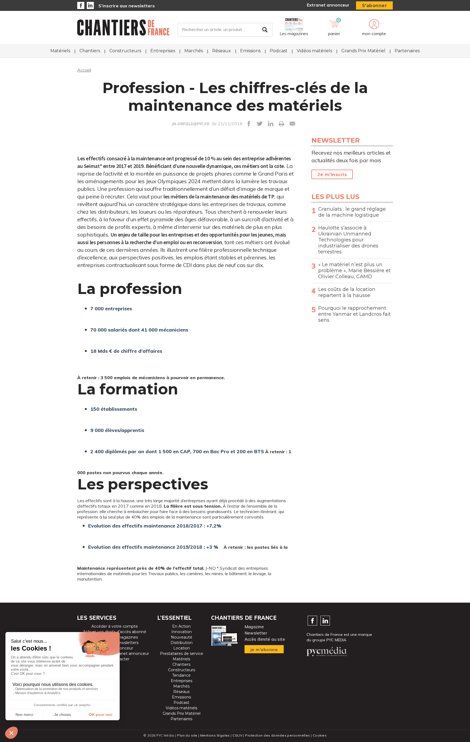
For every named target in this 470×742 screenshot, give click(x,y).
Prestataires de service (181, 653)
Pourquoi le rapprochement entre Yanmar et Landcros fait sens (354, 314)
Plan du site (187, 735)
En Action (181, 626)
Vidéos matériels (314, 50)
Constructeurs (125, 50)
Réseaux (221, 50)
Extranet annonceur (328, 5)
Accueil (84, 70)
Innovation (181, 631)
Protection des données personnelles (277, 735)
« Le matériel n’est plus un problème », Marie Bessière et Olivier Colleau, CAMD (354, 271)
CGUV (237, 735)
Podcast (278, 50)
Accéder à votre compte (114, 626)
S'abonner (374, 5)
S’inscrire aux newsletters (126, 5)
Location (181, 648)
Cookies (320, 735)
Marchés (193, 50)
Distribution (182, 642)
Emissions (250, 50)
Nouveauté (181, 637)
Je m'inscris (332, 174)
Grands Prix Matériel (363, 50)
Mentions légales (215, 735)
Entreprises (162, 50)
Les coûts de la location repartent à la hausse (346, 292)
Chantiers (89, 50)
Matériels (60, 50)
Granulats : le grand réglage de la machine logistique (352, 212)
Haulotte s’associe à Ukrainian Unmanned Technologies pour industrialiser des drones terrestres (348, 240)
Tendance (181, 675)
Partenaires (407, 50)
